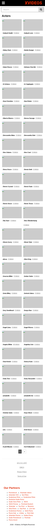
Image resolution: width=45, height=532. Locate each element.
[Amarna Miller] (12, 268)
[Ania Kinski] (12, 353)
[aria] (12, 421)
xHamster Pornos (14, 515)
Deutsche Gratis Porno (16, 499)
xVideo (21, 513)
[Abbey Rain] (12, 42)
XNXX (26, 502)
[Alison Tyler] (33, 234)
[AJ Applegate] (33, 76)
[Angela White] (12, 336)
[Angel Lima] (12, 319)
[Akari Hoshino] (12, 93)
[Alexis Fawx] (33, 178)
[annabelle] (12, 387)
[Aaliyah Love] (33, 25)
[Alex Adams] (12, 144)
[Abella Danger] (33, 42)
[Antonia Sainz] (12, 404)
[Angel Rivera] (33, 319)
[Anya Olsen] (33, 404)
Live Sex (32, 509)
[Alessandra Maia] (12, 127)
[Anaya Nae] (33, 302)
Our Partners (12, 487)
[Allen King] (33, 251)
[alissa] (12, 251)
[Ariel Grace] (33, 421)
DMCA (22, 467)
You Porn (21, 506)
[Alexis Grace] (12, 195)
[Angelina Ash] (33, 336)
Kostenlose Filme (29, 497)
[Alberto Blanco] (12, 110)
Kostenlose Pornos (15, 511)
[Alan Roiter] (33, 93)
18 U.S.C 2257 (22, 463)
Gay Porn (23, 509)
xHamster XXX (14, 495)
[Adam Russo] (12, 59)
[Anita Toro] (12, 370)
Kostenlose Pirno (14, 497)
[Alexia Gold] (33, 161)
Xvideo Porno (28, 515)
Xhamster (12, 506)
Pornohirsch (13, 493)
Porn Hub (30, 513)
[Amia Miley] (12, 285)
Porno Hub (12, 513)
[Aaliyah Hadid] (12, 25)
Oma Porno (12, 509)
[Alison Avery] (12, 234)
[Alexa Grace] (12, 161)
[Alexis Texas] (33, 195)
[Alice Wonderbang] (33, 212)
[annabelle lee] (33, 387)
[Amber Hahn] (33, 268)
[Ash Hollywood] (33, 439)
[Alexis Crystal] (12, 178)
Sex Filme (25, 495)
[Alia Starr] (12, 212)
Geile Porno (29, 511)
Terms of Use (22, 476)
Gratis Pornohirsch (15, 518)
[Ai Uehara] (12, 76)
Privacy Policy (22, 472)
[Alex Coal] (33, 144)
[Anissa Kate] (33, 353)
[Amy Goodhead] (12, 302)
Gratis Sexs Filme (15, 502)
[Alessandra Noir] (33, 127)
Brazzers (31, 506)
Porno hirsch (13, 520)
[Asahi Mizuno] (12, 439)
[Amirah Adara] (33, 285)
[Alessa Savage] (33, 110)
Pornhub (27, 518)
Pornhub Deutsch (27, 504)
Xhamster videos (26, 493)
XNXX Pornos (13, 504)
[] (41, 9)
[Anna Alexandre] (33, 370)
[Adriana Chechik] (33, 59)
